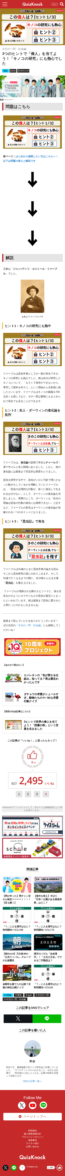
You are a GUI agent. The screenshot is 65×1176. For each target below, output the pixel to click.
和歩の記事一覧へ (32, 1081)
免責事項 (32, 1140)
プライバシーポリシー (32, 1137)
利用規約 (32, 1130)
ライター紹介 (32, 1143)
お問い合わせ (32, 1146)
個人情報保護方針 (32, 1134)
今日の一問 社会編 (29, 625)
